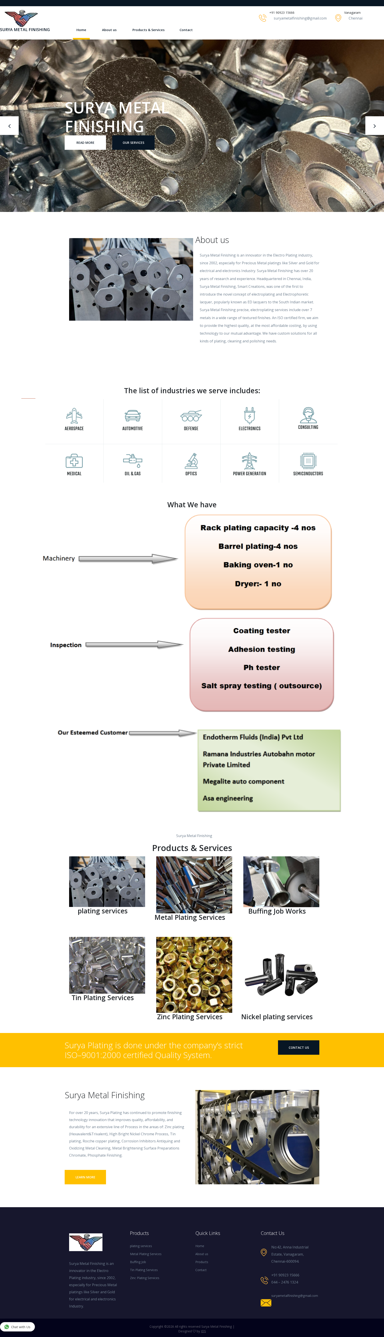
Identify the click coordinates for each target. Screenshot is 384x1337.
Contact (186, 30)
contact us (299, 1047)
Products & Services (148, 30)
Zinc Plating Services (144, 1278)
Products (201, 1262)
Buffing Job (138, 1262)
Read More (85, 133)
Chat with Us (20, 1327)
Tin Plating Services (144, 1270)
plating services (141, 1246)
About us (109, 30)
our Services (133, 133)
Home (81, 30)
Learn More (85, 1177)
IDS (203, 1331)
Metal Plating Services (146, 1254)
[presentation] (9, 125)
